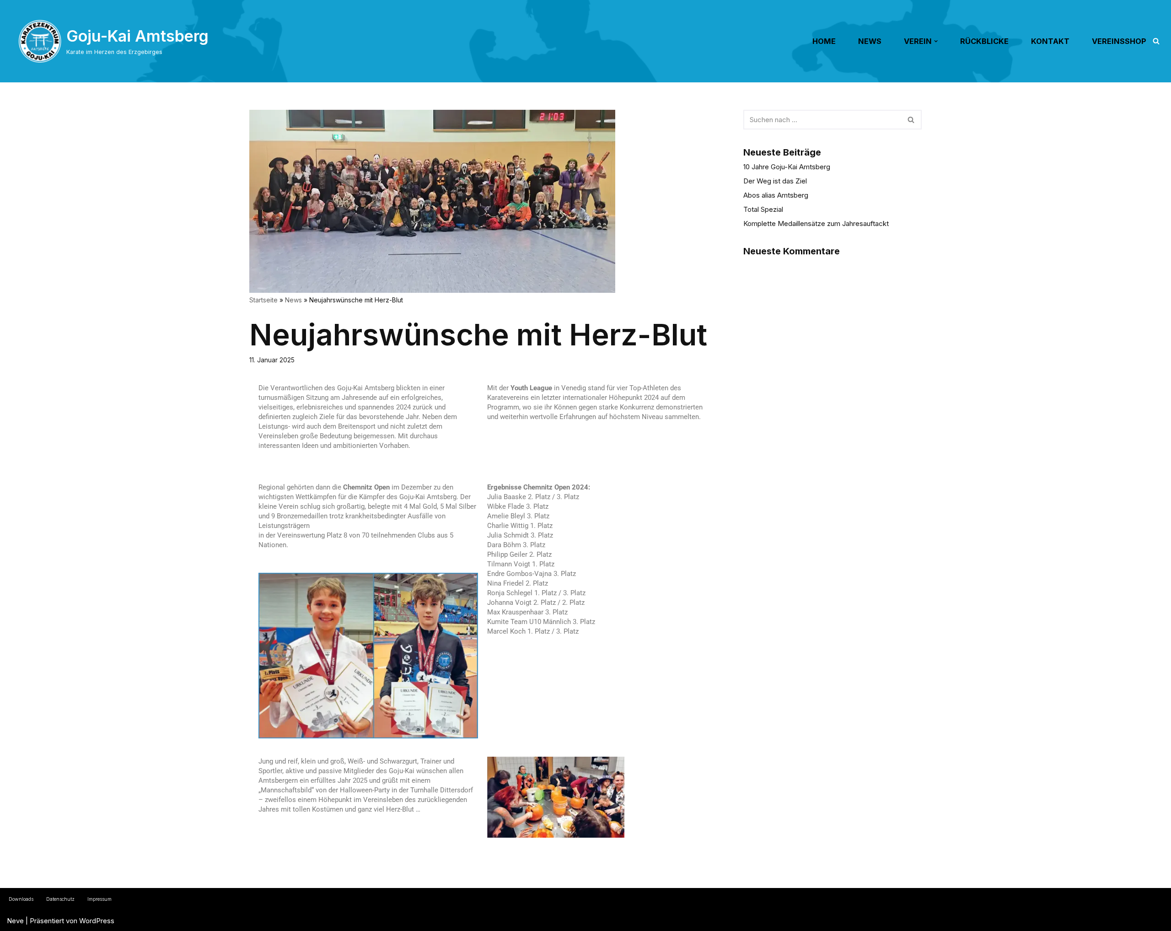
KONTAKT (1050, 41)
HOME (824, 41)
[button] (936, 41)
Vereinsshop (1119, 41)
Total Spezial (763, 209)
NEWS (869, 41)
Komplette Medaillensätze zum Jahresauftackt (816, 223)
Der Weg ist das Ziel (775, 181)
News (293, 300)
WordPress (96, 920)
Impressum (99, 899)
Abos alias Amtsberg (775, 195)
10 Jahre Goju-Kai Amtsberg (786, 166)
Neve (15, 920)
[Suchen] (1156, 41)
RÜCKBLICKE (984, 41)
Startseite (263, 300)
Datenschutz (60, 899)
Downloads (21, 899)
